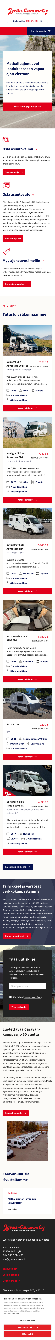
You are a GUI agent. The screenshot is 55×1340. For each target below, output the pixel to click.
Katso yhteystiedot (15, 936)
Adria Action (13, 724)
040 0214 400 (15, 1255)
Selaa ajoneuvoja (14, 1113)
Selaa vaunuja (12, 172)
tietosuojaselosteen (32, 997)
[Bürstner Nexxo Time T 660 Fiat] (27, 780)
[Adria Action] (27, 703)
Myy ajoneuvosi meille (21, 260)
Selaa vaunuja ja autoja (25, 106)
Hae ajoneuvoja (38, 31)
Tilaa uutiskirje (19, 1007)
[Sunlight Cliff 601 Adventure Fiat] (27, 432)
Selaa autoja (11, 238)
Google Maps (10, 1281)
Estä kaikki (27, 1334)
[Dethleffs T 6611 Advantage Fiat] (27, 523)
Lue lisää (15, 1314)
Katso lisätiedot (26, 408)
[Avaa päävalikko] (7, 31)
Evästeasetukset (27, 1320)
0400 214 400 (26, 21)
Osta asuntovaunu (18, 149)
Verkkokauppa (11, 1275)
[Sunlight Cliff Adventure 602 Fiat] (27, 340)
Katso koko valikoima (16, 867)
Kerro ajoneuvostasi (15, 284)
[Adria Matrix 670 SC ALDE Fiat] (27, 615)
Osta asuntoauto (16, 194)
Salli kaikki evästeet (27, 1327)
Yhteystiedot (10, 1269)
